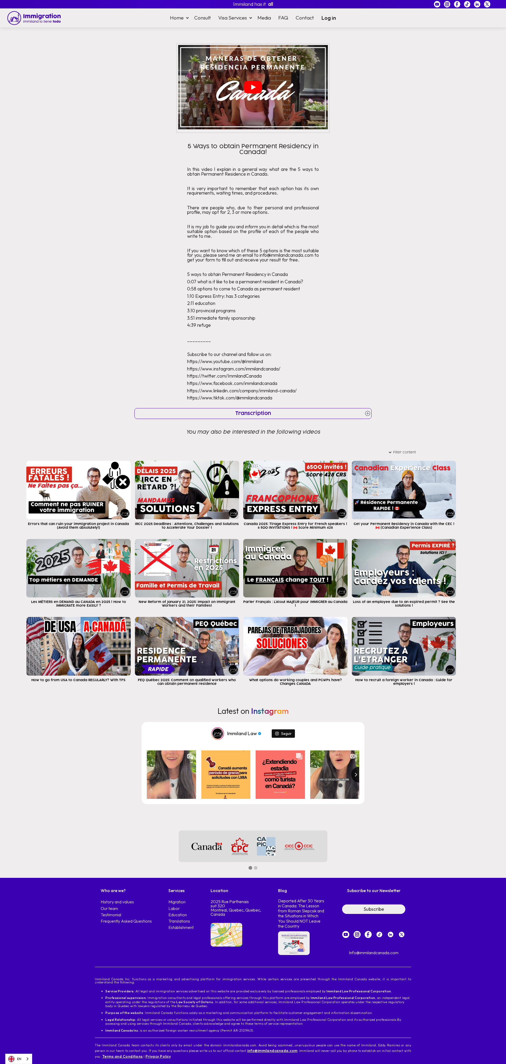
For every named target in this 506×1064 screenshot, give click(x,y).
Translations (179, 921)
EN (19, 1059)
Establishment (181, 927)
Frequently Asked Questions (126, 921)
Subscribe (374, 909)
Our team (109, 908)
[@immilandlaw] (217, 733)
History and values (117, 901)
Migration (177, 901)
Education (177, 914)
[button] (178, 18)
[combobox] (18, 1059)
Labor (174, 908)
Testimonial (111, 914)
